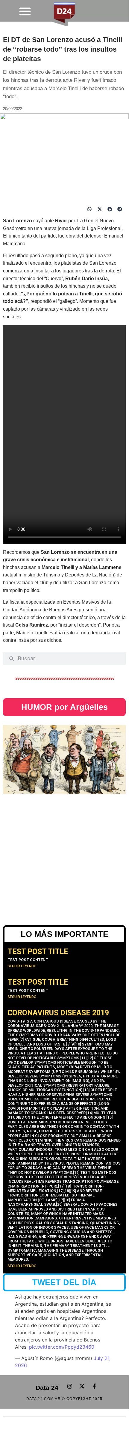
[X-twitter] (82, 1386)
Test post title (37, 951)
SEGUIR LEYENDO (22, 966)
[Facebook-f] (94, 1386)
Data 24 (47, 1387)
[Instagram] (69, 1386)
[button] (25, 11)
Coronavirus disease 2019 (58, 1013)
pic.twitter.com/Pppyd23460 (61, 1347)
